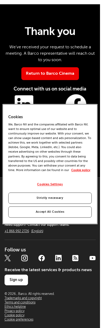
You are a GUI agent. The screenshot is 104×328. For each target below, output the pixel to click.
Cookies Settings (50, 184)
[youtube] (92, 258)
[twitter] (8, 258)
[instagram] (24, 258)
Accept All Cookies (50, 212)
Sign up (16, 280)
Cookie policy (80, 170)
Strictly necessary (50, 198)
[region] (49, 164)
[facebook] (41, 258)
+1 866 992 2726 (24, 231)
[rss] (75, 258)
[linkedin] (58, 258)
